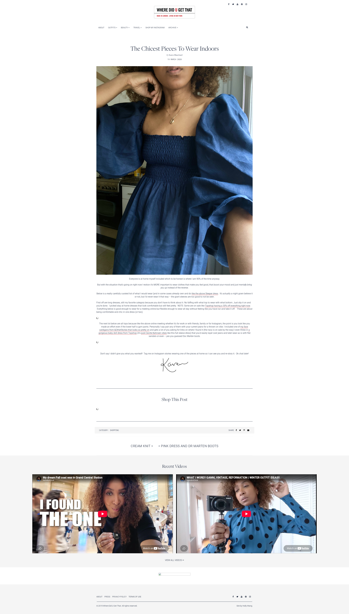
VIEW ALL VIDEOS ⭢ (174, 560)
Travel (136, 27)
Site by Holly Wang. (245, 606)
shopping (114, 430)
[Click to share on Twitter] (240, 430)
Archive (172, 27)
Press (107, 597)
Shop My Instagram (155, 27)
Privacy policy (119, 597)
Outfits (112, 27)
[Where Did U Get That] (174, 12)
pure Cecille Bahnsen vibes (154, 333)
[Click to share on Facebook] (236, 430)
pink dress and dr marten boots (188, 446)
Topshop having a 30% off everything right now (227, 305)
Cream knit (142, 446)
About (101, 27)
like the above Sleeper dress (205, 293)
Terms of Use (135, 597)
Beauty (124, 27)
